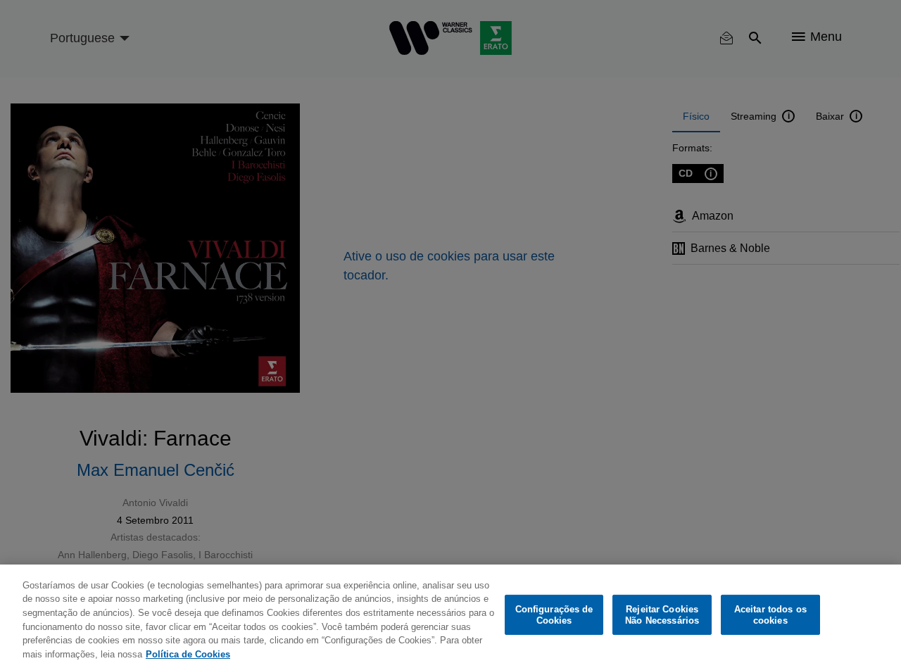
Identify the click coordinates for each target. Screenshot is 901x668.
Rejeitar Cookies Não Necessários (662, 615)
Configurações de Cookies (554, 615)
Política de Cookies (188, 653)
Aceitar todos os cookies (770, 615)
